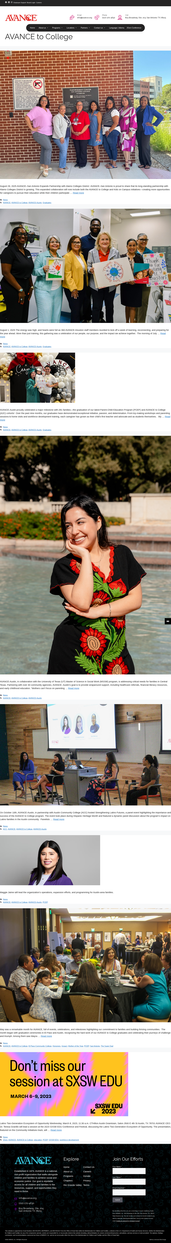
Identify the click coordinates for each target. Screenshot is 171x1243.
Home (32, 28)
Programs (56, 28)
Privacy (87, 1180)
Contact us (98, 28)
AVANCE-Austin (35, 203)
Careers (87, 1171)
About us (42, 28)
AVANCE (7, 203)
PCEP (45, 902)
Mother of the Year (75, 1046)
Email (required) (119, 1188)
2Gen (5, 1140)
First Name (117, 1167)
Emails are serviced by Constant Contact (128, 1221)
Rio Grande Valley (72, 1185)
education (38, 1140)
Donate (87, 1176)
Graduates (47, 203)
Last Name (117, 1177)
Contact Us (88, 1167)
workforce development (69, 1140)
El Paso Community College (40, 1046)
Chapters (68, 1180)
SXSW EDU (54, 1140)
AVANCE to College (19, 203)
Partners (84, 28)
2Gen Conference (134, 28)
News (5, 200)
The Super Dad (107, 1046)
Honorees (57, 1046)
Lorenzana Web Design (160, 1239)
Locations (70, 28)
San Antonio (95, 1046)
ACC (5, 829)
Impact (64, 1046)
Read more (78, 193)
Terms (86, 1185)
